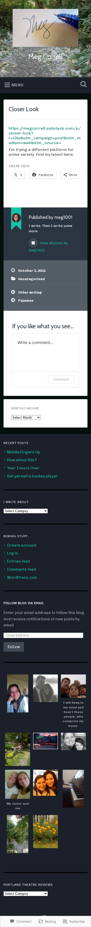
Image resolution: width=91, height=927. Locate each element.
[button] (17, 694)
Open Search (82, 84)
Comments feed (21, 569)
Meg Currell (45, 56)
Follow (14, 646)
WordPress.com (22, 577)
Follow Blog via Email (24, 603)
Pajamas (25, 300)
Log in (12, 553)
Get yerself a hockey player (32, 476)
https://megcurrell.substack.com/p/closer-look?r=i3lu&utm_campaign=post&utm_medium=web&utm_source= (45, 135)
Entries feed (18, 561)
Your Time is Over (23, 468)
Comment (61, 379)
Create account (21, 545)
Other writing (30, 292)
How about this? (22, 460)
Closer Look (24, 109)
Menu (17, 84)
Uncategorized (31, 279)
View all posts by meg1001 (48, 246)
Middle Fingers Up (23, 452)
